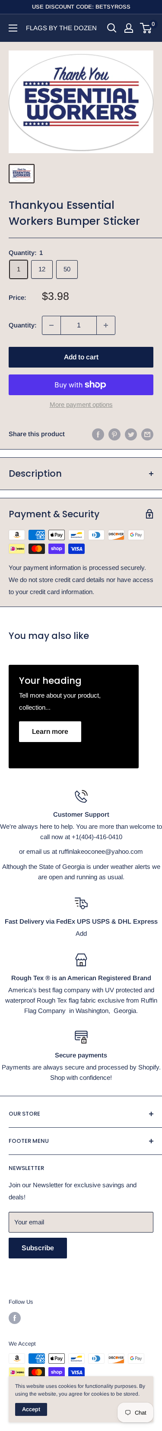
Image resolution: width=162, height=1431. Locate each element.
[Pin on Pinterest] (114, 434)
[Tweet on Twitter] (131, 434)
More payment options (81, 404)
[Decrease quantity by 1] (51, 325)
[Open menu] (13, 28)
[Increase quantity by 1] (106, 325)
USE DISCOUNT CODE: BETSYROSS (81, 6)
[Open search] (112, 28)
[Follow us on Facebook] (15, 1318)
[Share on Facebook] (98, 434)
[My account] (128, 28)
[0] (146, 28)
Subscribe (38, 1248)
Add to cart (81, 357)
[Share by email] (147, 434)
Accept (31, 1409)
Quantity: (23, 325)
